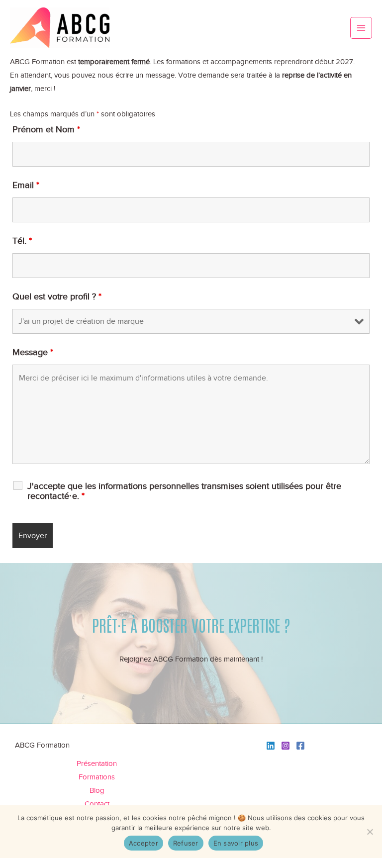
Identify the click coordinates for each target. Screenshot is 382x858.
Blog (97, 790)
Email (25, 185)
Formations (97, 777)
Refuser (185, 843)
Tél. (22, 241)
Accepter (143, 843)
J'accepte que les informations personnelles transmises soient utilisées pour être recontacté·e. (184, 491)
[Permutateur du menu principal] (361, 28)
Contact (97, 804)
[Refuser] (370, 832)
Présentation (97, 763)
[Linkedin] (270, 745)
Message (32, 352)
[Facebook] (300, 745)
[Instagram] (285, 745)
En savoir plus (236, 843)
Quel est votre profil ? (56, 296)
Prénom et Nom (46, 129)
